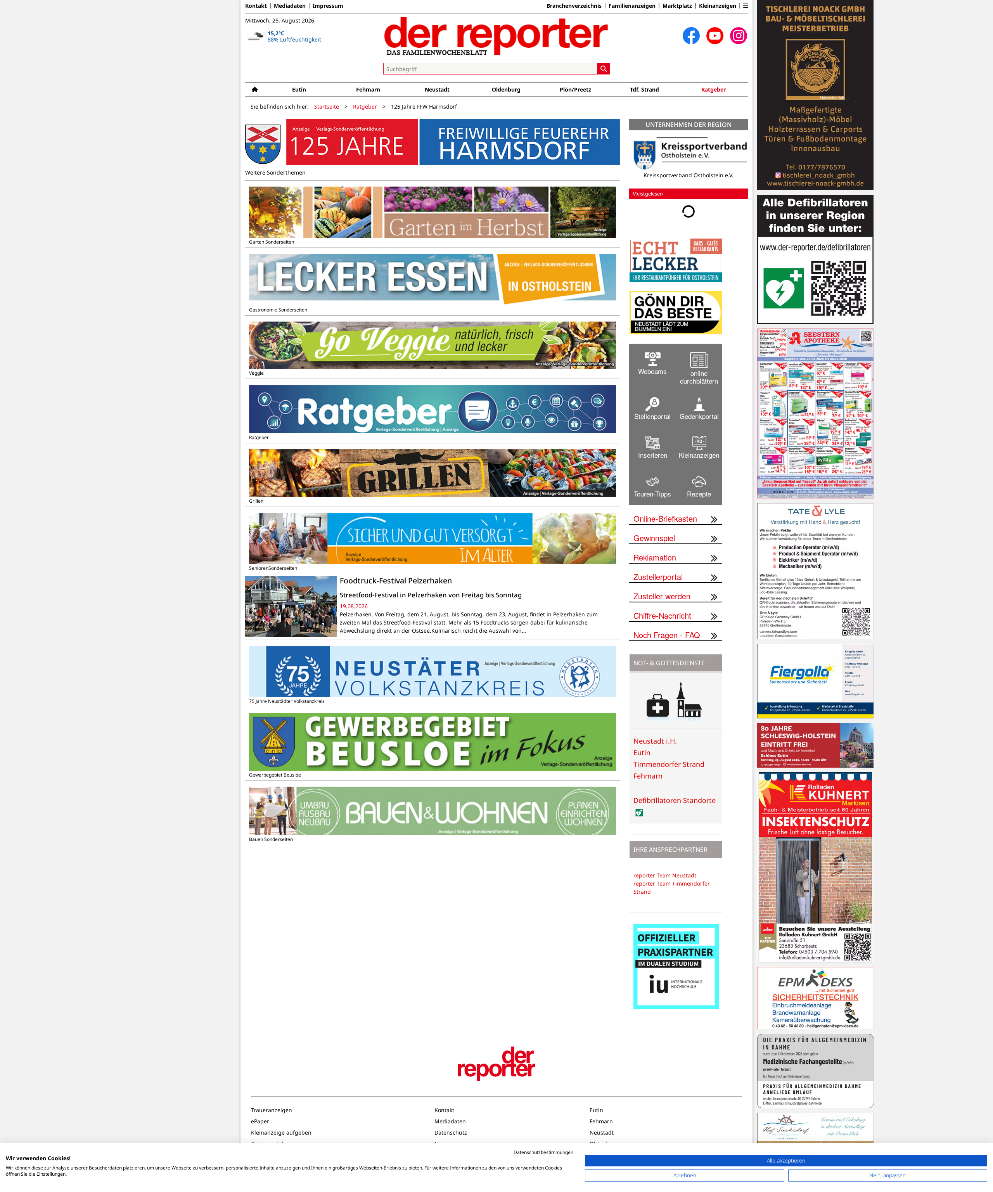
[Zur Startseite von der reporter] (496, 35)
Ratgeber (713, 89)
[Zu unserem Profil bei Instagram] (738, 35)
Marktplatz (677, 6)
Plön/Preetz (575, 89)
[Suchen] (603, 68)
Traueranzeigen (271, 1110)
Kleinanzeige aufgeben (281, 1132)
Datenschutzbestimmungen (543, 1152)
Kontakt (256, 6)
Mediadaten (290, 6)
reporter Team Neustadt (664, 875)
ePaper (260, 1121)
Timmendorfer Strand (668, 764)
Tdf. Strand (644, 89)
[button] (745, 6)
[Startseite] (255, 89)
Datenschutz (450, 1132)
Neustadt (437, 89)
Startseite (326, 106)
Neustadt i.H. (655, 741)
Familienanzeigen (632, 6)
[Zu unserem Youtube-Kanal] (714, 35)
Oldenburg (506, 89)
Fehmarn (368, 89)
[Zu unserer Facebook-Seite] (691, 35)
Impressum (328, 6)
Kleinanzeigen (717, 6)
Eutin (299, 89)
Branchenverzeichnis (574, 6)
